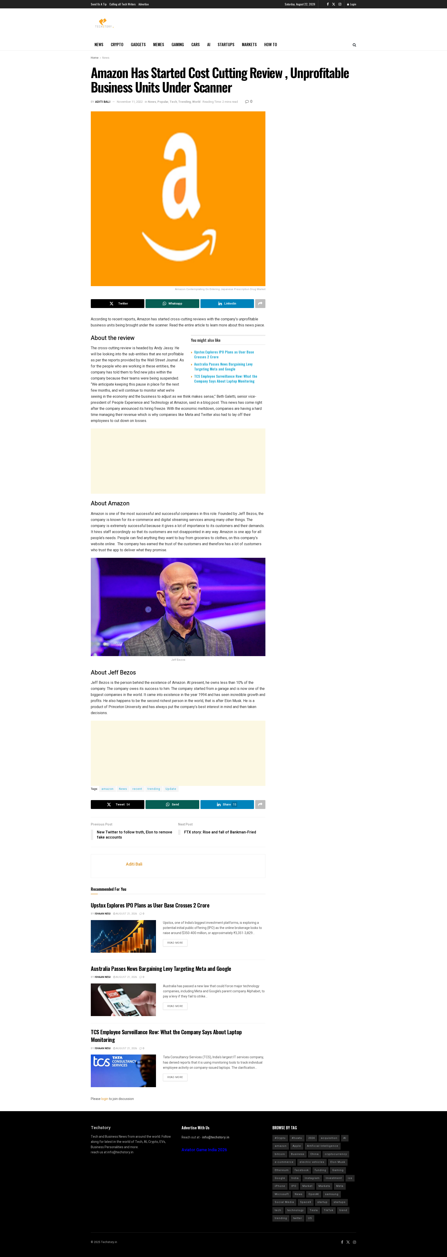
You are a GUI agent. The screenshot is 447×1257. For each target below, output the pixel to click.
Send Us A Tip (99, 4)
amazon (108, 789)
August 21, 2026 (126, 914)
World (196, 101)
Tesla (314, 1210)
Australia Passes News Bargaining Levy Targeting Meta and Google (223, 366)
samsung (332, 1194)
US (310, 1218)
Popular (162, 101)
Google (280, 1178)
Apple (297, 1146)
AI (208, 44)
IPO (293, 1186)
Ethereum (282, 1170)
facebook (302, 1170)
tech (278, 1210)
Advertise (144, 4)
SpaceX (305, 1202)
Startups (226, 44)
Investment (334, 1178)
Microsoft (282, 1194)
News (99, 44)
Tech (173, 101)
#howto (297, 1138)
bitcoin (280, 1154)
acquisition (329, 1138)
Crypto (117, 44)
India (295, 1178)
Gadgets (138, 44)
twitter (297, 1218)
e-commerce (284, 1162)
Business (297, 1154)
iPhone (280, 1186)
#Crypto (280, 1138)
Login (352, 4)
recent (137, 789)
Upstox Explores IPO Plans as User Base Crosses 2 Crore (224, 354)
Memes (158, 44)
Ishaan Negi (103, 914)
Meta (339, 1186)
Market (307, 1186)
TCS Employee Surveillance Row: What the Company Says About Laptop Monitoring (225, 378)
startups (339, 1202)
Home (94, 58)
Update (171, 789)
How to (270, 44)
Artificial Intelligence (322, 1146)
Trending (184, 101)
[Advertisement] (178, 461)
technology (295, 1210)
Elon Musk (337, 1162)
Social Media (284, 1202)
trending (154, 789)
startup (322, 1202)
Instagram (312, 1178)
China (314, 1154)
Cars (195, 44)
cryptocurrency (336, 1154)
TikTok (328, 1210)
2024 (311, 1138)
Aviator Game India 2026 (204, 1150)
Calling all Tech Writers (122, 4)
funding (320, 1170)
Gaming (178, 44)
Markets (249, 44)
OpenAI (313, 1194)
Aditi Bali (102, 101)
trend (343, 1210)
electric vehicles (312, 1162)
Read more (175, 943)
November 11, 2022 (130, 101)
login (104, 1098)
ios (350, 1178)
